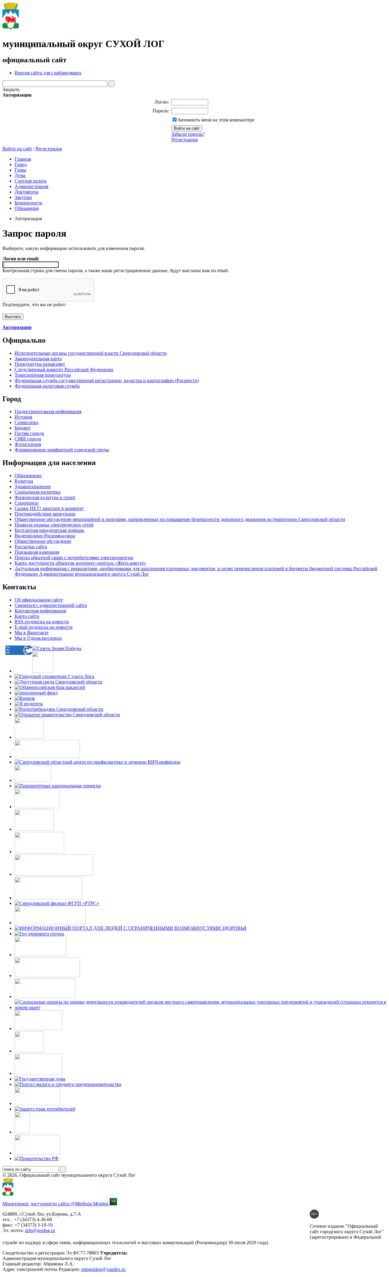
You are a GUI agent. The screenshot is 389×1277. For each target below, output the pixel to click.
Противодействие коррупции (45, 513)
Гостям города (29, 433)
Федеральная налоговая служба (47, 386)
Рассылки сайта (31, 546)
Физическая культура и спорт (45, 497)
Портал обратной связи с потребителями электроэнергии (74, 557)
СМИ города (28, 438)
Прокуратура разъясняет (40, 364)
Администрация (31, 186)
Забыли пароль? (188, 134)
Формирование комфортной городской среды (62, 449)
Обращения (27, 208)
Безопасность (28, 202)
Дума (20, 175)
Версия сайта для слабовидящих (48, 72)
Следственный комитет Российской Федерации (64, 369)
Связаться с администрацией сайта (51, 605)
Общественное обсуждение (43, 541)
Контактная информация (40, 610)
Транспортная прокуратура (43, 375)
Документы (27, 191)
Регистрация (184, 139)
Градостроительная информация (48, 411)
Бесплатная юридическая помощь (49, 530)
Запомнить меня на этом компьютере (215, 119)
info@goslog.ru (40, 1230)
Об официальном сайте (39, 599)
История (23, 416)
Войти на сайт (17, 148)
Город (21, 164)
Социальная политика (37, 492)
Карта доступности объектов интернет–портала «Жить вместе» (80, 563)
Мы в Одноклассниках (38, 638)
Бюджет (23, 427)
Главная (23, 159)
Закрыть (10, 89)
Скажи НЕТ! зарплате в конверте (49, 508)
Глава (20, 170)
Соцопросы (27, 502)
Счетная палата (30, 180)
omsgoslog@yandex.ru (103, 1269)
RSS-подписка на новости (42, 621)
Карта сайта (27, 616)
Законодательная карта (38, 358)
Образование (28, 475)
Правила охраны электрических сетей (54, 524)
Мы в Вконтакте (32, 632)
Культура (24, 481)
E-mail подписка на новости (44, 627)
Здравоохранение (33, 486)
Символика (26, 422)
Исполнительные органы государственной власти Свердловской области (91, 353)
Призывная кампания (37, 552)
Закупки (23, 197)
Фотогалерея (28, 444)
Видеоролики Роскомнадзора (45, 535)
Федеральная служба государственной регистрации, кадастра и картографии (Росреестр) (107, 380)
